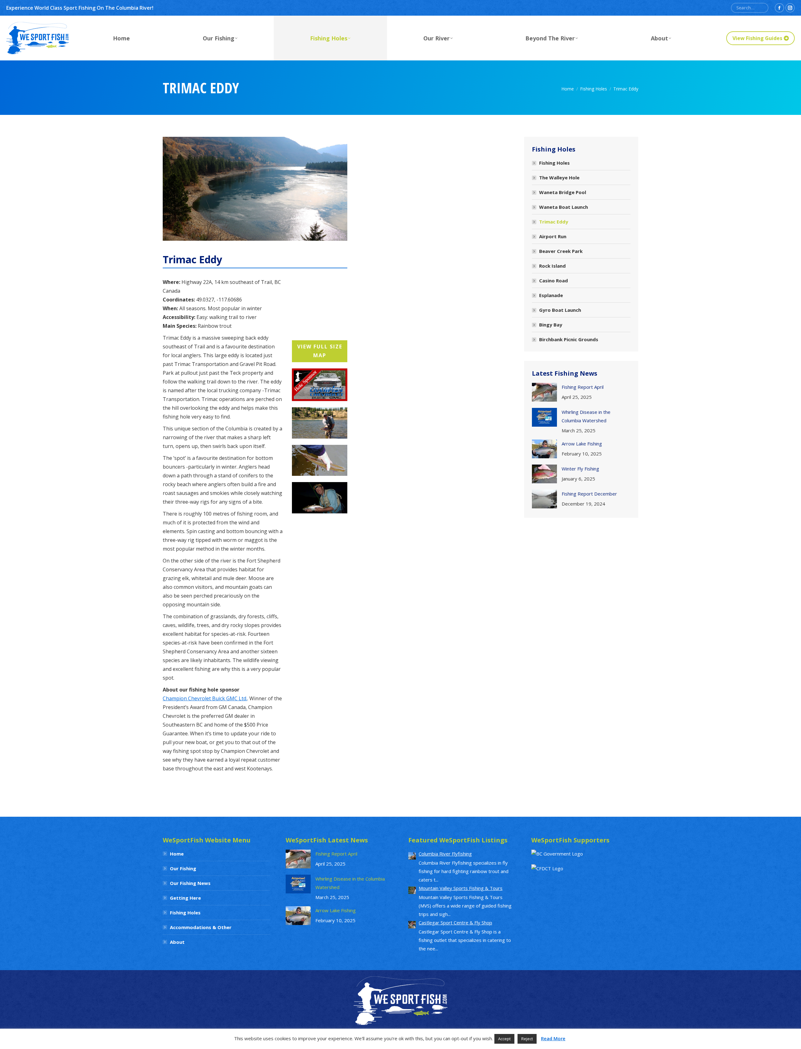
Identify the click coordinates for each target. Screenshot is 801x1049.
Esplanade (551, 295)
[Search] (761, 8)
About (177, 942)
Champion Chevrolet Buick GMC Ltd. (205, 698)
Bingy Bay (550, 324)
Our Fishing (183, 868)
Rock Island (552, 266)
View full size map (319, 351)
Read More (553, 1038)
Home (177, 854)
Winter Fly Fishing (580, 468)
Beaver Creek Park (561, 251)
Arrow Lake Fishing (582, 443)
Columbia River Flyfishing (445, 854)
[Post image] (544, 392)
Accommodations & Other (201, 927)
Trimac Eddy (553, 222)
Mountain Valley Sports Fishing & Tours (461, 888)
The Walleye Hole (559, 177)
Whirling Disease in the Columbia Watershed (586, 416)
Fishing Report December (589, 494)
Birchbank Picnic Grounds (568, 339)
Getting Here (185, 898)
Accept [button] (504, 1038)
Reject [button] (527, 1038)
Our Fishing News (190, 883)
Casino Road (553, 280)
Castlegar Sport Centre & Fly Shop (455, 922)
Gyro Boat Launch (560, 310)
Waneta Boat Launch (563, 207)
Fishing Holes (554, 163)
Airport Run (552, 236)
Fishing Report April (583, 387)
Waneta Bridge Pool (562, 192)
